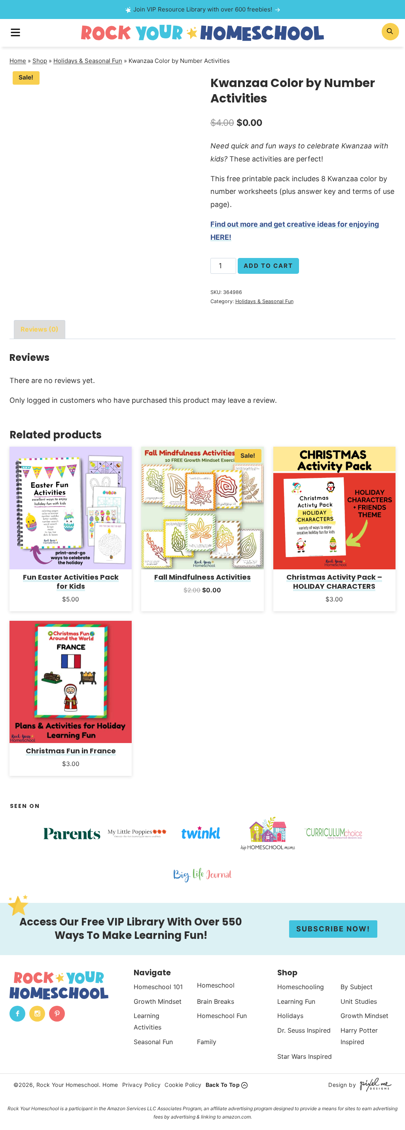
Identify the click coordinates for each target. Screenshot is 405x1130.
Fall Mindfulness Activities (202, 577)
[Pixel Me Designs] (374, 1085)
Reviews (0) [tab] (40, 329)
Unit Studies (359, 1001)
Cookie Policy (183, 1084)
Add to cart (268, 265)
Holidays (290, 1016)
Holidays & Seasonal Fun (87, 60)
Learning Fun (296, 1001)
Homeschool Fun (222, 1016)
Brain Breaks (215, 1001)
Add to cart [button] (70, 610)
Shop (39, 60)
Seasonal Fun (153, 1042)
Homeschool (216, 985)
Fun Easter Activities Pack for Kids (71, 581)
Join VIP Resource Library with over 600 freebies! (202, 9)
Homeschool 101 (158, 987)
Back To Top (223, 1084)
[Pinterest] (57, 1014)
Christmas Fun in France (71, 751)
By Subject (357, 987)
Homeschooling (300, 987)
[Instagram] (37, 1014)
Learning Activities (147, 1021)
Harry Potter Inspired (359, 1036)
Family (206, 1042)
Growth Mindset (158, 1001)
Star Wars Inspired (304, 1056)
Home (17, 60)
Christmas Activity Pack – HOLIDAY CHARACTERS (334, 581)
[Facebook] (17, 1014)
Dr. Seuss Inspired (304, 1030)
